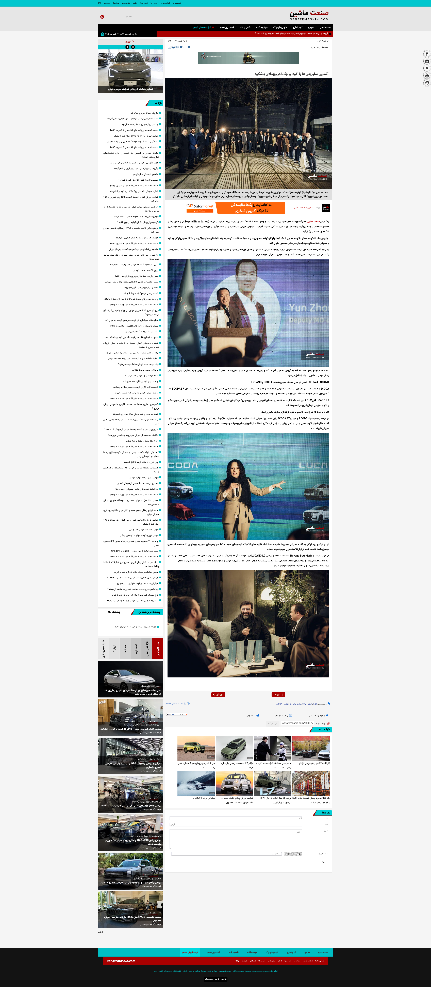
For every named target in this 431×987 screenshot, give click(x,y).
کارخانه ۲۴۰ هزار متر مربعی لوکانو (314, 763)
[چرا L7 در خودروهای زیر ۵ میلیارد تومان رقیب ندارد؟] (196, 748)
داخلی (313, 47)
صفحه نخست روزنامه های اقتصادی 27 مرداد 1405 (134, 447)
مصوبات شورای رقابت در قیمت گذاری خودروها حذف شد (131, 337)
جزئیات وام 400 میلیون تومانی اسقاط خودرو (135, 627)
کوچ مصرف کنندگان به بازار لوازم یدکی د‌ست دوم (135, 595)
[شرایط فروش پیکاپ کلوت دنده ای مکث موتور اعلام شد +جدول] (234, 783)
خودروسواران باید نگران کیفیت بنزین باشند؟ (137, 222)
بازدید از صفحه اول (317, 715)
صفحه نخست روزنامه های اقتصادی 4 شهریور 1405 (134, 130)
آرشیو (135, 3)
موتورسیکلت (261, 27)
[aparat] (427, 83)
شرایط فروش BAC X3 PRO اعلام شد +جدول (136, 136)
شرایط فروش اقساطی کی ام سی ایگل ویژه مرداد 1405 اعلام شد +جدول (131, 522)
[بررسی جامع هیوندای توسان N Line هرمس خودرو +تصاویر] (130, 717)
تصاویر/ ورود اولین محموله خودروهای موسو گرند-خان (130, 89)
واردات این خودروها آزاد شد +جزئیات (140, 381)
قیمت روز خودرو (227, 27)
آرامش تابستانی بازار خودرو (145, 174)
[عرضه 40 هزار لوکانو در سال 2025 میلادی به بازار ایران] (272, 783)
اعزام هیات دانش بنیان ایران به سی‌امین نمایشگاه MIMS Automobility (131, 564)
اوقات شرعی (165, 3)
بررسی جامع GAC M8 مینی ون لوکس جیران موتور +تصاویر (130, 806)
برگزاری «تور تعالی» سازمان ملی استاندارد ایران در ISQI (132, 353)
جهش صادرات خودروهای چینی (143, 530)
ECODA (279, 704)
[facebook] (427, 53)
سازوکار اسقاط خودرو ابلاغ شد (144, 113)
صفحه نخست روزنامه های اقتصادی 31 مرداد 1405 (134, 305)
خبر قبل (219, 695)
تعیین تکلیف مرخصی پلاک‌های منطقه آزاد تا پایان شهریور (131, 282)
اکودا (315, 704)
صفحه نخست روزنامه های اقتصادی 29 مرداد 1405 (134, 326)
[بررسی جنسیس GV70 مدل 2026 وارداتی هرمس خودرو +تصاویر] (130, 909)
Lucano (287, 704)
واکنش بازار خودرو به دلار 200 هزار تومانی (138, 125)
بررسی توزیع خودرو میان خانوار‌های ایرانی (139, 536)
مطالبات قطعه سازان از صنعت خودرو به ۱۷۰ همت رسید (132, 359)
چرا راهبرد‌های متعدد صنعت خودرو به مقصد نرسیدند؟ (132, 589)
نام (326, 818)
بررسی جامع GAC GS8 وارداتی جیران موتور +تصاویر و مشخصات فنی (133, 842)
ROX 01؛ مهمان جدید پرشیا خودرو (142, 441)
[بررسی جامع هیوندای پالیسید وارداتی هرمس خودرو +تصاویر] (130, 871)
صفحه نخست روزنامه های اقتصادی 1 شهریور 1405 (134, 244)
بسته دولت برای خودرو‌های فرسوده (141, 376)
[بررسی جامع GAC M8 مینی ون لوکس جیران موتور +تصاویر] (130, 794)
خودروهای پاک (280, 27)
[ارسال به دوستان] (169, 47)
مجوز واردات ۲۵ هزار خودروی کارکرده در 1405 (136, 276)
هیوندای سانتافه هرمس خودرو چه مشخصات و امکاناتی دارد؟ (131, 470)
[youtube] (427, 75)
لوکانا (304, 704)
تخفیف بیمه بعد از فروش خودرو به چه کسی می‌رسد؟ (133, 435)
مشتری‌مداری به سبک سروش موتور (141, 332)
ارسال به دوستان (281, 715)
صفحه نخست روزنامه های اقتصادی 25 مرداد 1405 (134, 557)
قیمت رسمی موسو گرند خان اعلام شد (140, 293)
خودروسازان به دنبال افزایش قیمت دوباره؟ (138, 180)
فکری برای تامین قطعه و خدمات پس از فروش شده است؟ (131, 430)
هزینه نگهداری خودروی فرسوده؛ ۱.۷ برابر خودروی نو (291, 33)
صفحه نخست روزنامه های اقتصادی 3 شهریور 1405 (134, 147)
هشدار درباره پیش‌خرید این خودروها (141, 288)
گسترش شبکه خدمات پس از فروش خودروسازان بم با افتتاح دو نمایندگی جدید (131, 454)
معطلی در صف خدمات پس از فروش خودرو (138, 483)
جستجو (107, 3)
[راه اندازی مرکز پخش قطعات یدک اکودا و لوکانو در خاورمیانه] (311, 783)
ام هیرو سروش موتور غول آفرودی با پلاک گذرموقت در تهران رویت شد (131, 209)
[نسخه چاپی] (173, 47)
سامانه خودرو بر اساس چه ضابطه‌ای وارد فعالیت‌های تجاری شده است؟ (131, 155)
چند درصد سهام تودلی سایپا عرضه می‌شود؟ (138, 364)
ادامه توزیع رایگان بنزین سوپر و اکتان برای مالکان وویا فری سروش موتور (131, 512)
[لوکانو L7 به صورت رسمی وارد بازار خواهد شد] (234, 748)
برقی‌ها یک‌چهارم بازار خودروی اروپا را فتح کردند (136, 169)
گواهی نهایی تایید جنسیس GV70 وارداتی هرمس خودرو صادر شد (131, 230)
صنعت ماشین (313, 222)
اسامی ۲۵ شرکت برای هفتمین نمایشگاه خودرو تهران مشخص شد (131, 503)
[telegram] (427, 68)
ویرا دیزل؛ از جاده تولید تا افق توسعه (141, 462)
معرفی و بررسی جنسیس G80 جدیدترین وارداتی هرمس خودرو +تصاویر (133, 765)
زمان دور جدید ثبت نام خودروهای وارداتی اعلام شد (134, 265)
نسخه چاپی (251, 715)
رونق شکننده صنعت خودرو (146, 271)
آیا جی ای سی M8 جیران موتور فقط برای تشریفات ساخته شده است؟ (131, 257)
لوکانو (310, 704)
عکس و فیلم (245, 27)
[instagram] (427, 61)
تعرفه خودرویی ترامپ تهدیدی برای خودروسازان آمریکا (132, 119)
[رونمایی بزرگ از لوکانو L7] (196, 783)
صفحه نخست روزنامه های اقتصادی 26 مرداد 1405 (134, 495)
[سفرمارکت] (234, 208)
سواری (311, 27)
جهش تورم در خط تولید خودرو (143, 478)
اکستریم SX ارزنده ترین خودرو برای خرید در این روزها (132, 601)
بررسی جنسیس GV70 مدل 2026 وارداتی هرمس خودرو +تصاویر (132, 919)
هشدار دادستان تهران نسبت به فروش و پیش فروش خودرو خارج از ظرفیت (131, 345)
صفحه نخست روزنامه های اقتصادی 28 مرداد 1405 (134, 399)
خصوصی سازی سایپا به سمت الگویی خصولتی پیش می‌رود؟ (131, 406)
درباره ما (154, 3)
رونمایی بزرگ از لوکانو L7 (203, 798)
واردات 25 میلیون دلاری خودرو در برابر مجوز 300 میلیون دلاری (131, 543)
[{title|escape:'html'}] (130, 71)
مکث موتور (296, 704)
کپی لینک (272, 724)
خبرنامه (244, 961)
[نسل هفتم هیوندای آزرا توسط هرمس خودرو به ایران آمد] (130, 679)
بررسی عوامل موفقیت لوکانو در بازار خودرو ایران (136, 572)
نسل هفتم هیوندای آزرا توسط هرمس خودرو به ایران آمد (131, 320)
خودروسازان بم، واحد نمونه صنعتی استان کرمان (136, 217)
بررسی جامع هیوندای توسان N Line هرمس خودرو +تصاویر (130, 729)
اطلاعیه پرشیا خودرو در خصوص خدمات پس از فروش (133, 249)
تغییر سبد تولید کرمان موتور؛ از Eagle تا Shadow (134, 551)
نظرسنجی (126, 3)
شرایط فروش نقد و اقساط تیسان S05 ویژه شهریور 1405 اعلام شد (131, 199)
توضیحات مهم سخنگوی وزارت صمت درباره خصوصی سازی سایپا (131, 422)
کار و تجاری (297, 27)
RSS (99, 3)
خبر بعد (276, 695)
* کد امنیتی (323, 853)
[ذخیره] (177, 47)
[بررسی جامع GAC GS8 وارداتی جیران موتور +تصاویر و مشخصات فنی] (130, 832)
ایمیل (325, 824)
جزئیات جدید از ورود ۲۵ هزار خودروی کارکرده (137, 238)
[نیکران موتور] (248, 58)
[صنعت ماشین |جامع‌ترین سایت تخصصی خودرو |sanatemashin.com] (300, 15)
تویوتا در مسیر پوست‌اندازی (145, 370)
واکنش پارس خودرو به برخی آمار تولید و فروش (136, 393)
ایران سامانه (209, 979)
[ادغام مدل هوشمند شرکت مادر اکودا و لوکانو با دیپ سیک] (272, 748)
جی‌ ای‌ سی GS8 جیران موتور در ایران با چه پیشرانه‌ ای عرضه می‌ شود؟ (131, 313)
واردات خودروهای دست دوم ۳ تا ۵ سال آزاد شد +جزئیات (131, 299)
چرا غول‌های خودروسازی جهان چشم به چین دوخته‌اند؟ (132, 578)
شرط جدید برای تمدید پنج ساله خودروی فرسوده (135, 414)
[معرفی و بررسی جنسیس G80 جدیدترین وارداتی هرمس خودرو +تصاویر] (130, 756)
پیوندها (116, 3)
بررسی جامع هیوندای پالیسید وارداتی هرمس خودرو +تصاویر (130, 883)
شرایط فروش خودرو (202, 27)
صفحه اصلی (325, 27)
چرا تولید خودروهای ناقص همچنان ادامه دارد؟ (136, 489)
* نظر (325, 831)
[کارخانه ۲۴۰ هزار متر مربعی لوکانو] (311, 748)
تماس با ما (177, 3)
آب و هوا (144, 3)
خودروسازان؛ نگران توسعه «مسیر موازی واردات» (135, 387)
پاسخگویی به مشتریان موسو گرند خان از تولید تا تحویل (132, 142)
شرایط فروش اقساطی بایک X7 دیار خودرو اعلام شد (134, 191)
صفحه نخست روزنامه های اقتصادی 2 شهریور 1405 (134, 186)
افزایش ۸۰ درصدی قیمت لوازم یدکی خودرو (137, 584)
